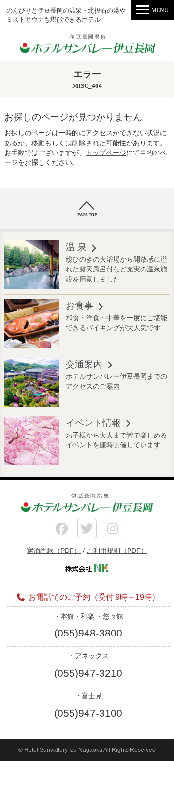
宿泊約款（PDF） (54, 550)
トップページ (106, 152)
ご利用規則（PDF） (117, 550)
